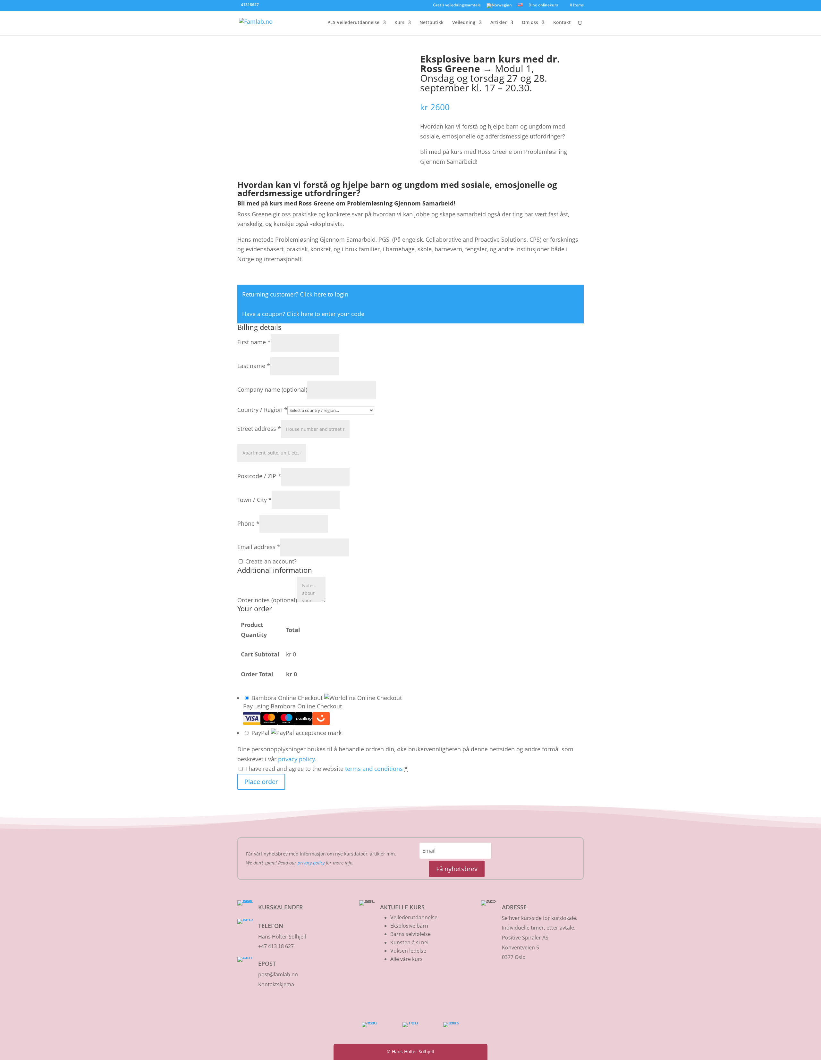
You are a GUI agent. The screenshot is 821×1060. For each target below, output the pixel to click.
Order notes (267, 600)
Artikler (498, 22)
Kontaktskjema (276, 984)
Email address (258, 547)
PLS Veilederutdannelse (353, 22)
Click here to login (324, 294)
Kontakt (562, 22)
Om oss (530, 22)
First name (254, 342)
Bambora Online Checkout (287, 698)
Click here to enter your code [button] (325, 314)
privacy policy (296, 759)
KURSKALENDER (280, 907)
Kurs (399, 22)
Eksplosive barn (409, 925)
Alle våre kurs (406, 959)
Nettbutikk (431, 22)
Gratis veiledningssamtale (457, 5)
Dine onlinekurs (543, 5)
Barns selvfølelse (410, 934)
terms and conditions (374, 768)
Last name (253, 366)
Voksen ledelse (408, 950)
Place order (261, 781)
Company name (272, 389)
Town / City (254, 500)
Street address (259, 428)
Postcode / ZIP (259, 476)
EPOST (267, 963)
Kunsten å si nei (409, 942)
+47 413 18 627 (276, 946)
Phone (248, 523)
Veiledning (463, 22)
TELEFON (270, 926)
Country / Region (262, 409)
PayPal (261, 733)
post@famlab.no (278, 974)
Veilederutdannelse (413, 917)
